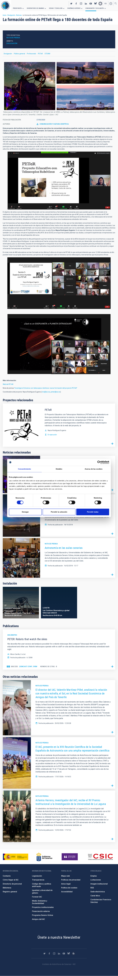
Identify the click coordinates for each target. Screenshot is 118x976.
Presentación (17, 8)
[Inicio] (5, 5)
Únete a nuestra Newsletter (59, 937)
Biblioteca (7, 888)
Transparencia (38, 880)
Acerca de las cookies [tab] (93, 469)
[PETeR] (112, 444)
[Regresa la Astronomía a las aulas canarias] (112, 534)
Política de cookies (69, 888)
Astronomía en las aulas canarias (64, 547)
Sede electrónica (97, 892)
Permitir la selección (59, 512)
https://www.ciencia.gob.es (15, 856)
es (106, 3)
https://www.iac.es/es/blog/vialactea (100, 3)
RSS (92, 888)
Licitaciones (95, 880)
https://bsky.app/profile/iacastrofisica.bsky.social (95, 3)
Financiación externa (41, 911)
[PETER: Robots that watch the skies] (112, 666)
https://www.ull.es (70, 856)
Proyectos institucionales (43, 907)
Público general (19, 54)
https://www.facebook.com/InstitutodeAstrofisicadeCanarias (76, 3)
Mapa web (65, 876)
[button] (59, 86)
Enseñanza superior (73, 8)
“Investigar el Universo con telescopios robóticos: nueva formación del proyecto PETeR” (45, 388)
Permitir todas (92, 512)
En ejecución (52, 435)
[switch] (46, 502)
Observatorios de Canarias (35, 8)
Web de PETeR (8, 384)
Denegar (25, 512)
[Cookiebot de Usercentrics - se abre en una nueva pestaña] (99, 462)
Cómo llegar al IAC (11, 880)
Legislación (37, 876)
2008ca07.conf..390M (28, 666)
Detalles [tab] (59, 469)
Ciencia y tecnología (55, 8)
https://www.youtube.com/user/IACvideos (90, 3)
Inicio (4, 15)
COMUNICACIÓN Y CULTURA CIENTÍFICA (54, 124)
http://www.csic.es (100, 857)
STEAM (47, 54)
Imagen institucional (99, 884)
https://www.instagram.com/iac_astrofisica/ (81, 3)
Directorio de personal (12, 884)
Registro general (10, 892)
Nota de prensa (51, 544)
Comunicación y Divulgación (94, 8)
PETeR (40, 54)
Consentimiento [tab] (24, 469)
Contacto (7, 876)
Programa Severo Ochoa (42, 915)
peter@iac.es (55, 392)
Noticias (19, 15)
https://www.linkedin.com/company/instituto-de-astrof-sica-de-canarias (85, 3)
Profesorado (31, 54)
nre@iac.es (46, 392)
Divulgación (11, 15)
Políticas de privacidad (70, 880)
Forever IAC (37, 897)
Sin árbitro (12, 635)
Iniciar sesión (110, 3)
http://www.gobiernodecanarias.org (44, 856)
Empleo (93, 876)
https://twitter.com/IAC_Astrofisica (71, 3)
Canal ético (95, 896)
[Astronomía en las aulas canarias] (112, 575)
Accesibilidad (66, 892)
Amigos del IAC (38, 919)
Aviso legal (66, 884)
